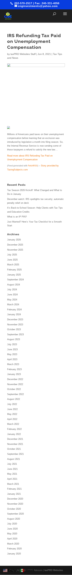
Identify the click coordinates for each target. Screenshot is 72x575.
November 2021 (15, 444)
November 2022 (15, 384)
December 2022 (15, 379)
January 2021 (14, 494)
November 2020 (15, 504)
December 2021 (15, 439)
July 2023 (12, 344)
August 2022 (13, 399)
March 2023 (13, 364)
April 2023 (12, 359)
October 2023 (14, 329)
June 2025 (12, 259)
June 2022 (12, 409)
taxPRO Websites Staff (23, 54)
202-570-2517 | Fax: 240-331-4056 (36, 3)
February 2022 (14, 429)
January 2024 (14, 314)
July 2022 (12, 404)
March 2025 (13, 264)
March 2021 (13, 484)
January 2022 (14, 434)
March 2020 (13, 543)
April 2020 (12, 538)
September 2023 (15, 334)
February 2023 (14, 369)
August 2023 (13, 339)
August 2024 (13, 284)
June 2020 (12, 528)
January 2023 (14, 374)
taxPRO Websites (53, 570)
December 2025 (15, 244)
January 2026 (14, 239)
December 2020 (15, 498)
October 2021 (14, 449)
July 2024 (12, 289)
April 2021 (12, 479)
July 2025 (12, 254)
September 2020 (15, 513)
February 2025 (14, 269)
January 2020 (14, 553)
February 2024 (14, 309)
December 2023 (15, 319)
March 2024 (13, 304)
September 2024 (15, 279)
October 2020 (14, 509)
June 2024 (12, 294)
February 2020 (14, 548)
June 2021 (12, 469)
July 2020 (12, 523)
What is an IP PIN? (17, 216)
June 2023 (12, 349)
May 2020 (12, 533)
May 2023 (12, 354)
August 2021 (13, 459)
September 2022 (15, 394)
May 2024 (12, 299)
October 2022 (14, 389)
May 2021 (12, 474)
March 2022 (13, 424)
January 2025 (14, 274)
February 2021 (14, 489)
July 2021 (12, 464)
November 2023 (15, 324)
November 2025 (15, 249)
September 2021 (15, 454)
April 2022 (12, 419)
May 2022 (12, 414)
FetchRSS (33, 165)
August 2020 (13, 519)
